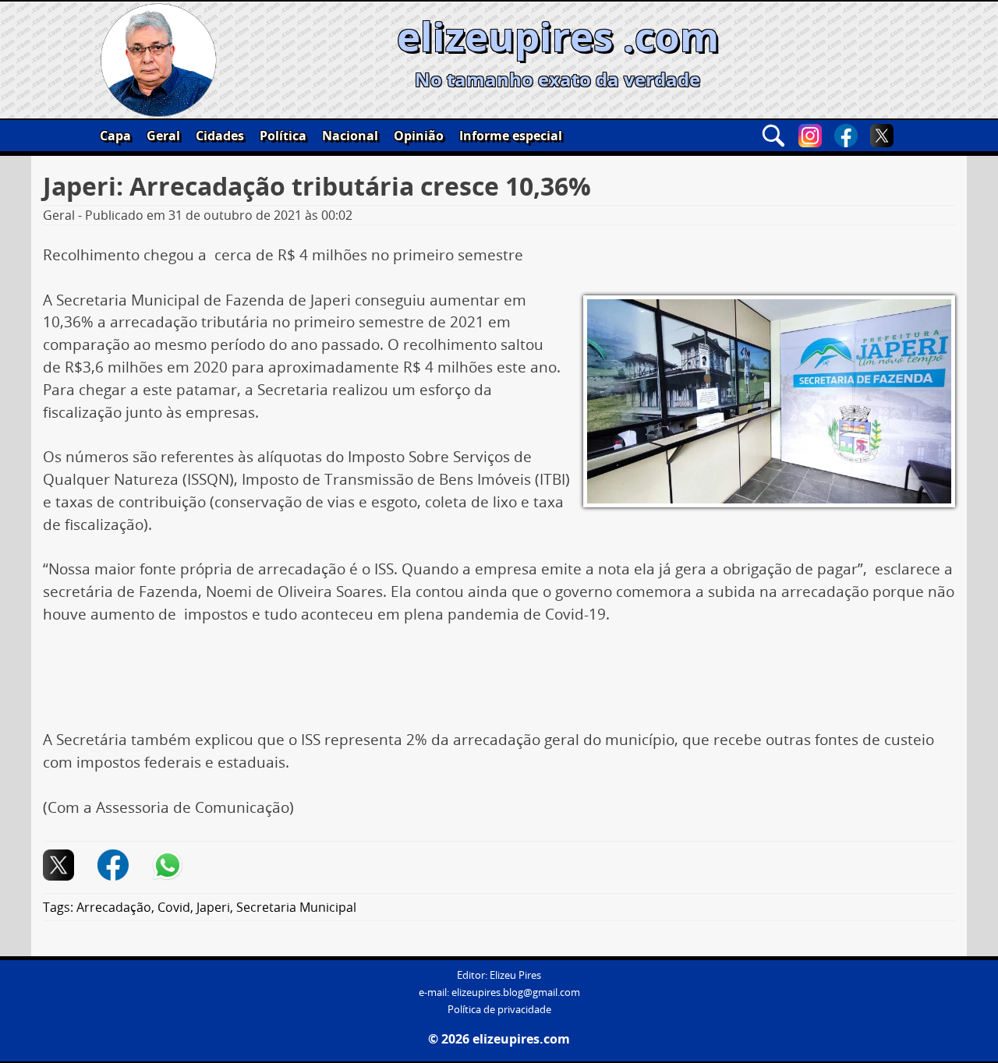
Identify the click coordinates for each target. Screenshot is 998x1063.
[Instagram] (810, 135)
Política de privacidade (499, 1009)
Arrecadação (113, 907)
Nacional (350, 135)
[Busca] (773, 135)
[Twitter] (882, 135)
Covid (173, 907)
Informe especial (510, 135)
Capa (115, 135)
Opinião (419, 135)
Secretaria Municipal (296, 907)
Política (283, 135)
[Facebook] (846, 135)
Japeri (213, 907)
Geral (163, 135)
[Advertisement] (499, 683)
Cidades (220, 135)
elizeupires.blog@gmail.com (515, 992)
